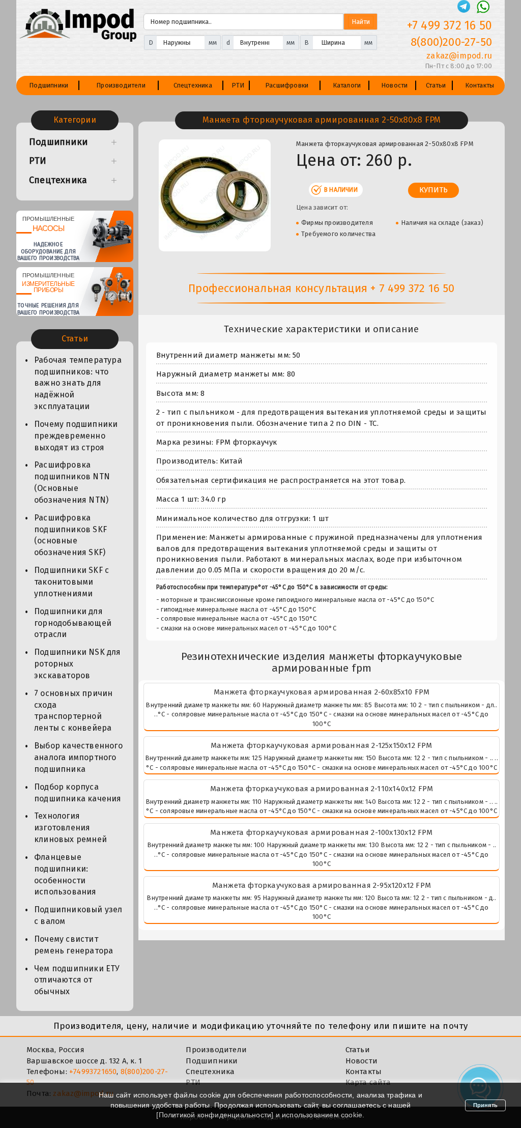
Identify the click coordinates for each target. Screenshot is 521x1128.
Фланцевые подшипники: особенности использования (65, 874)
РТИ (238, 85)
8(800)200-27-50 (451, 42)
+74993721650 (93, 1071)
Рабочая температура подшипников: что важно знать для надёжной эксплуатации (78, 383)
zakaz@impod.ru (459, 56)
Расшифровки (286, 85)
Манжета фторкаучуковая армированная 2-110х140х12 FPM (321, 788)
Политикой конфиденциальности (215, 1115)
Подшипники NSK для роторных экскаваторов (77, 663)
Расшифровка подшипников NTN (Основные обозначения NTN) (72, 482)
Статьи (436, 85)
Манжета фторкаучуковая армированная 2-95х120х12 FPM (321, 885)
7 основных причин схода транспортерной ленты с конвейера (73, 710)
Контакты (480, 85)
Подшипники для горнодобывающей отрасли (72, 623)
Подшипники (48, 85)
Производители (121, 85)
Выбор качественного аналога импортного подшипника (78, 757)
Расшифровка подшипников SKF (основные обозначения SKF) (70, 535)
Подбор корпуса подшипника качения (78, 792)
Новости (394, 85)
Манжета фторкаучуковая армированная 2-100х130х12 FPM (321, 832)
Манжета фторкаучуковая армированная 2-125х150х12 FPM (321, 745)
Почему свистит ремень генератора (73, 945)
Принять (485, 1105)
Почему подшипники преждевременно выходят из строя (76, 435)
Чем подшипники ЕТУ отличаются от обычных (77, 980)
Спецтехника (192, 85)
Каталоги (347, 85)
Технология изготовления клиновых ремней (70, 827)
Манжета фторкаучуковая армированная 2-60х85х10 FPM (322, 692)
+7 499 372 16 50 (449, 25)
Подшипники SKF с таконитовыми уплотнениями (71, 581)
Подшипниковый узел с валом (78, 915)
